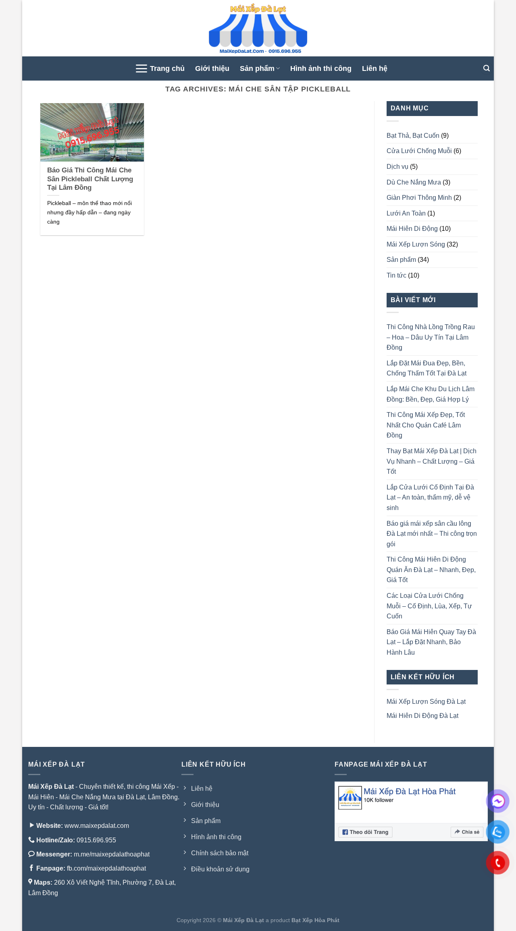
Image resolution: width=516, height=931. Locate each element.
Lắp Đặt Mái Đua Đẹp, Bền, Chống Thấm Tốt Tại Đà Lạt (426, 368)
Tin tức (396, 275)
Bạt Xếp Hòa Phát (315, 920)
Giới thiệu (212, 68)
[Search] (486, 68)
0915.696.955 (95, 840)
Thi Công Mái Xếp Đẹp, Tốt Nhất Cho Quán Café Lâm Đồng (426, 425)
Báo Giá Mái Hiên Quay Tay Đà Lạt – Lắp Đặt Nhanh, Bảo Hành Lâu (431, 642)
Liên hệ (374, 68)
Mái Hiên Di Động (412, 228)
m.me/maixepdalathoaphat (112, 854)
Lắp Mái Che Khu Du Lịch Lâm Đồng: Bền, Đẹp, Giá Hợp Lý (430, 394)
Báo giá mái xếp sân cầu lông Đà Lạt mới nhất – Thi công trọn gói (432, 533)
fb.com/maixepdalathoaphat (106, 868)
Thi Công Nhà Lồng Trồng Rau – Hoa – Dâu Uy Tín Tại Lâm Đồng (431, 337)
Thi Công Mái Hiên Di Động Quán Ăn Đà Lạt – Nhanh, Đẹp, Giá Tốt (431, 569)
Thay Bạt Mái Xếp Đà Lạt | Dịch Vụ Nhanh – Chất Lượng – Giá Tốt (431, 461)
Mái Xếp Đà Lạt (51, 786)
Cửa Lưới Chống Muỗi (419, 150)
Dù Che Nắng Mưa (414, 182)
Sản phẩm (257, 68)
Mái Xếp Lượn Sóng (416, 244)
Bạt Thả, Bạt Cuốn (413, 135)
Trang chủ (167, 68)
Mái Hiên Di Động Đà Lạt (422, 715)
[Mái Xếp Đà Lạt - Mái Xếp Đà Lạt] (258, 28)
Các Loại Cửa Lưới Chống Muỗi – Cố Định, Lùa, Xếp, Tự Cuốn (429, 606)
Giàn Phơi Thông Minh (419, 197)
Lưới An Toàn (406, 213)
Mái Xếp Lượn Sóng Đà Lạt (426, 701)
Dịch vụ (397, 166)
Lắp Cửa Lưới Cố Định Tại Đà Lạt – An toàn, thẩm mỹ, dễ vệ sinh (430, 497)
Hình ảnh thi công (321, 68)
